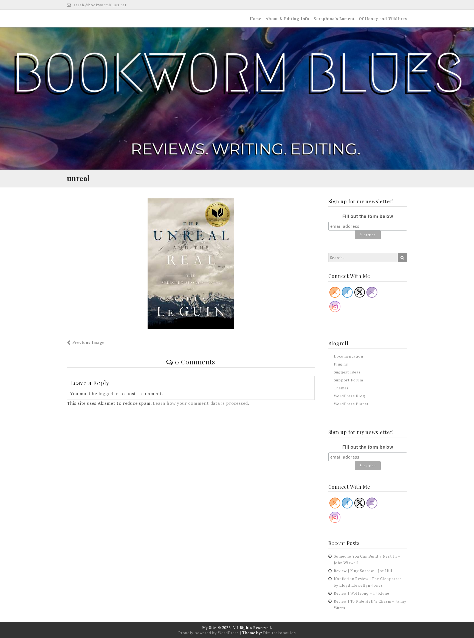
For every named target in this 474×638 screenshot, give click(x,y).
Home (255, 18)
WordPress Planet (351, 403)
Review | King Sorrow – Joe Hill (363, 570)
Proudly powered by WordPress (208, 632)
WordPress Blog (349, 395)
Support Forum (348, 380)
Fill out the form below (367, 216)
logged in (108, 393)
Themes (341, 387)
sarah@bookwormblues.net (99, 4)
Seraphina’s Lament (334, 18)
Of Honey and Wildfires (383, 18)
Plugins (341, 364)
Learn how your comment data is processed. (201, 403)
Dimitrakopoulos (279, 632)
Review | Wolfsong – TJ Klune (361, 593)
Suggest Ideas (347, 372)
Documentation (348, 356)
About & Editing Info (287, 18)
